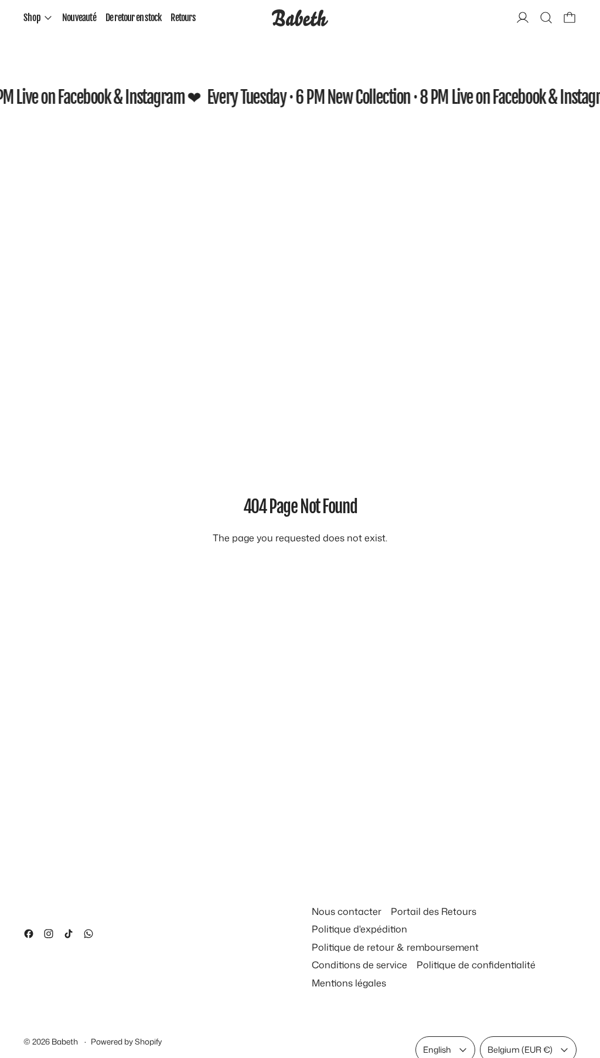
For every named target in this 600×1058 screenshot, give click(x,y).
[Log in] (523, 18)
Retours (183, 17)
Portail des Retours (433, 911)
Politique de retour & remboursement (395, 947)
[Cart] (569, 18)
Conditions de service (359, 964)
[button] (546, 18)
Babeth (66, 1041)
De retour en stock (133, 17)
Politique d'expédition (359, 929)
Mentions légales (349, 982)
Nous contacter (346, 911)
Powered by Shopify (126, 1041)
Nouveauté (79, 17)
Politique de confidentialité (476, 964)
